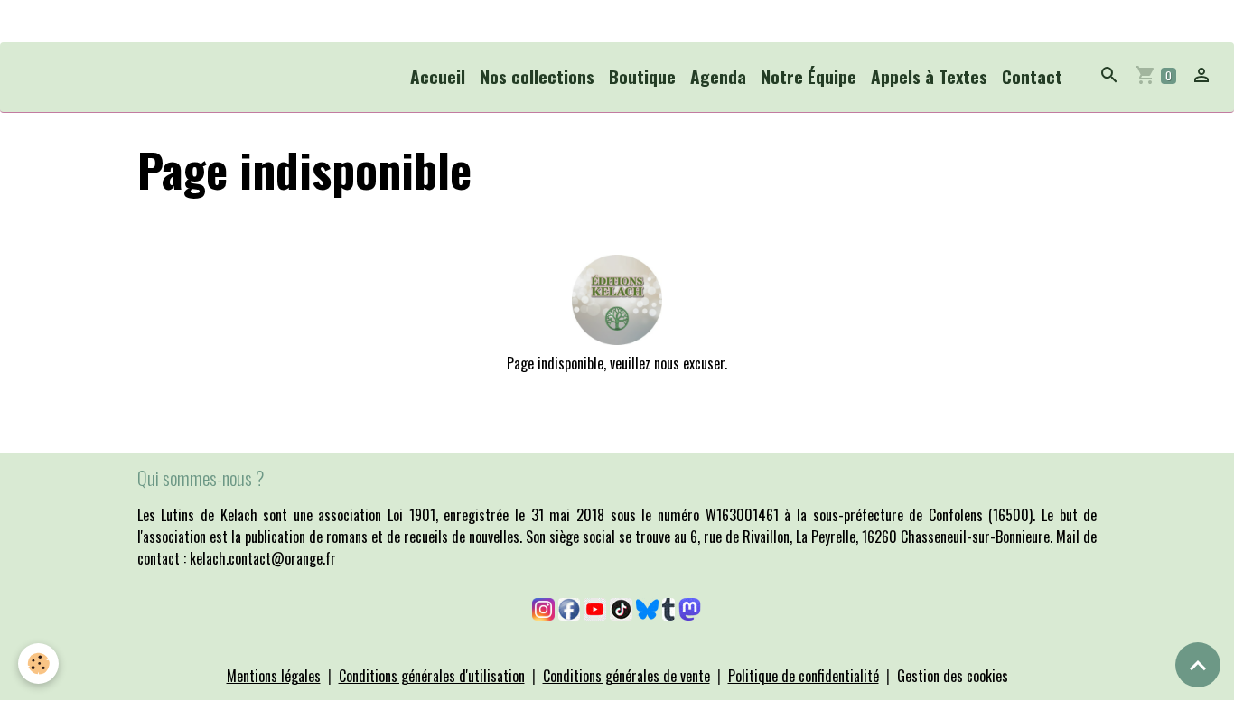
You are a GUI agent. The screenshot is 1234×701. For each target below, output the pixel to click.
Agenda (718, 76)
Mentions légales (274, 676)
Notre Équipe (808, 76)
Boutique (642, 76)
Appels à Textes (929, 76)
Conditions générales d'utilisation (432, 676)
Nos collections (537, 76)
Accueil (437, 76)
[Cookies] (38, 663)
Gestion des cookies (952, 676)
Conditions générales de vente (626, 676)
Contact (1032, 76)
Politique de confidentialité (803, 676)
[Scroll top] (1197, 664)
